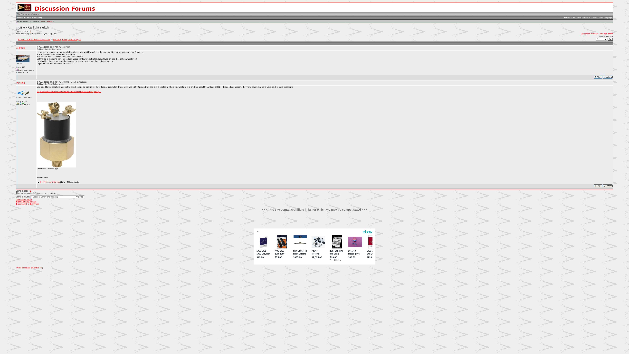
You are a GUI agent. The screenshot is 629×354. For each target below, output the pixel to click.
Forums (567, 18)
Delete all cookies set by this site (29, 268)
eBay (579, 18)
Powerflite (20, 83)
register (50, 21)
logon (43, 21)
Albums (594, 18)
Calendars (586, 18)
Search (20, 18)
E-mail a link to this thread (27, 204)
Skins (601, 18)
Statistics (27, 18)
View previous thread (589, 34)
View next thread (606, 34)
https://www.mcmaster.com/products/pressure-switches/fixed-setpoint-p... (69, 91)
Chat (573, 18)
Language (608, 18)
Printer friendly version (26, 202)
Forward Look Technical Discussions (34, 39)
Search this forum (24, 199)
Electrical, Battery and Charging (67, 39)
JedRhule (20, 48)
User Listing (37, 18)
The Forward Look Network (28, 14)
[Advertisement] (314, 221)
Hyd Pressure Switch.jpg (50, 182)
